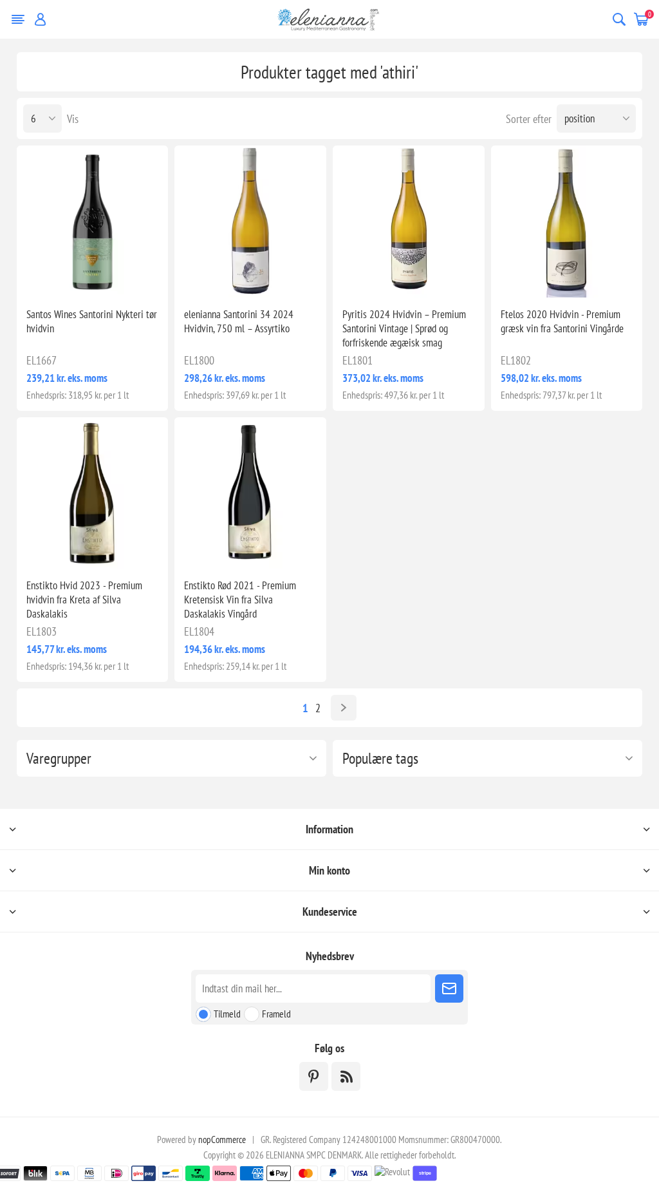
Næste (344, 708)
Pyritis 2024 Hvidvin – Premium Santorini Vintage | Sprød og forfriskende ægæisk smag (404, 328)
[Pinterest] (313, 1076)
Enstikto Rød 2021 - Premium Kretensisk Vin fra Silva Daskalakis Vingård (240, 599)
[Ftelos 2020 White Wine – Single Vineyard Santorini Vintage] (567, 222)
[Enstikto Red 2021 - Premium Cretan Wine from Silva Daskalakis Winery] (250, 493)
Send (449, 988)
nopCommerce (222, 1139)
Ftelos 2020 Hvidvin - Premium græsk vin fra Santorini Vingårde (562, 321)
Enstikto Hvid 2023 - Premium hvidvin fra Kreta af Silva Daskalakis (84, 599)
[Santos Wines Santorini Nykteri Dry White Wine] (93, 222)
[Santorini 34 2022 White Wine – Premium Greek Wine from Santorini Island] (250, 222)
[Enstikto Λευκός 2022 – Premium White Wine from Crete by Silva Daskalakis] (93, 493)
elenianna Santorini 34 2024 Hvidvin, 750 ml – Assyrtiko (238, 321)
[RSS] (345, 1076)
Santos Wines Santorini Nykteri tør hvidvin (91, 321)
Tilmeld (227, 1013)
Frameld (276, 1013)
